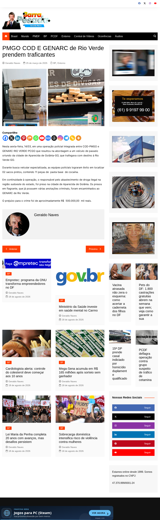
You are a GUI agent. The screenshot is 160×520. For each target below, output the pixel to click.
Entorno (66, 36)
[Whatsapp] (36, 138)
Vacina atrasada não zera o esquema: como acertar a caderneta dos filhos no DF (119, 300)
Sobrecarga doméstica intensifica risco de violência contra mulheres (78, 438)
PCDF (54, 36)
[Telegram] (66, 138)
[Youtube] (42, 138)
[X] (11, 138)
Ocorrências (104, 36)
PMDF (36, 36)
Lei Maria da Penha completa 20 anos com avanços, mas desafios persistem (26, 438)
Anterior (13, 249)
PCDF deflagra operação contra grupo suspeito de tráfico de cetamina (145, 365)
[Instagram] (60, 138)
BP (45, 36)
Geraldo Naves (12, 63)
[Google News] (48, 138)
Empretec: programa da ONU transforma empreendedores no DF (26, 283)
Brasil (14, 36)
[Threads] (54, 138)
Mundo (25, 36)
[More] (78, 138)
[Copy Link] (72, 138)
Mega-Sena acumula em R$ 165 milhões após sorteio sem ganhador (79, 372)
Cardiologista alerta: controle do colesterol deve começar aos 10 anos (25, 372)
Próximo (93, 249)
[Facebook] (5, 138)
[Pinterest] (23, 138)
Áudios (119, 36)
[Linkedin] (17, 138)
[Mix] (29, 138)
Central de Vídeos (84, 36)
